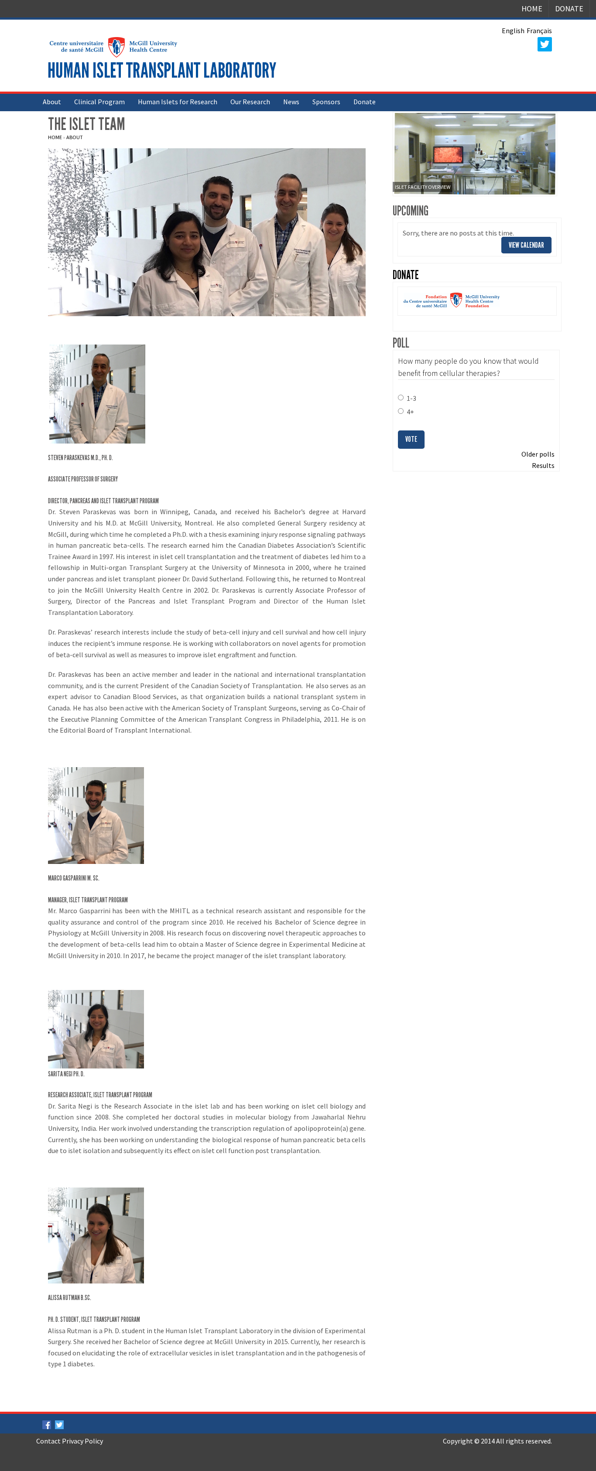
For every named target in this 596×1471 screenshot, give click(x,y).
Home (531, 8)
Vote (411, 439)
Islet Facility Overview (422, 187)
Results (543, 465)
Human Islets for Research (177, 101)
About (52, 101)
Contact (48, 1441)
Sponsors (326, 101)
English (513, 30)
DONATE (406, 275)
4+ (410, 411)
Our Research (250, 101)
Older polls (538, 454)
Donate (569, 8)
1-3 (411, 398)
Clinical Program (99, 101)
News (291, 101)
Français (539, 30)
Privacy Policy (82, 1441)
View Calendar (526, 245)
